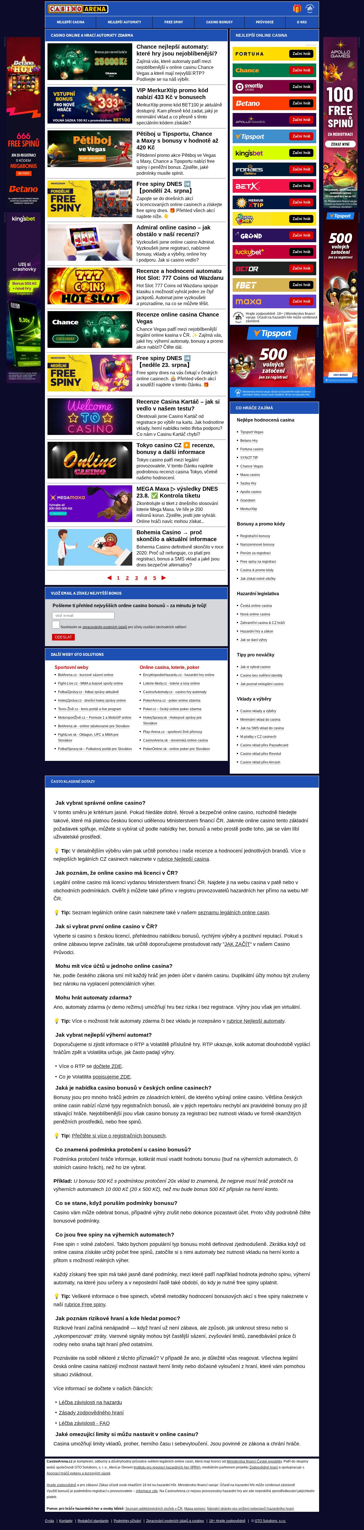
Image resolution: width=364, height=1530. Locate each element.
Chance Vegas (251, 466)
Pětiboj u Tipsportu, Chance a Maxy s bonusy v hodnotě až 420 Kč (177, 141)
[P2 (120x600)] (340, 381)
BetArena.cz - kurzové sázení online (85, 675)
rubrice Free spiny (85, 1304)
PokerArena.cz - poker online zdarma (171, 701)
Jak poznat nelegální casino (262, 684)
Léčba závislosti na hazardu (90, 1402)
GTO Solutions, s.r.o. (270, 1521)
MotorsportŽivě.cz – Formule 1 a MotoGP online (94, 718)
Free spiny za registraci (258, 562)
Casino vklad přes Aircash (260, 762)
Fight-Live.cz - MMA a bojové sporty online (90, 683)
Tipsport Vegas (251, 432)
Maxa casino (250, 475)
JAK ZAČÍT (237, 944)
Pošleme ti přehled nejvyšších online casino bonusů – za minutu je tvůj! (129, 605)
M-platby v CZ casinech (258, 737)
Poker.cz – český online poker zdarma (172, 709)
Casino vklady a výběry (258, 711)
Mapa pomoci (194, 1509)
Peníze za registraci (255, 553)
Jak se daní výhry (253, 640)
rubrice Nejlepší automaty (255, 1021)
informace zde (147, 1491)
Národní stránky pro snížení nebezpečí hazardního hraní (250, 1509)
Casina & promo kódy (257, 570)
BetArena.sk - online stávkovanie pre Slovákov (94, 726)
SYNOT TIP (249, 458)
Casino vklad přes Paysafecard (264, 745)
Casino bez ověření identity (261, 675)
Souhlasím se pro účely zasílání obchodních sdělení (123, 627)
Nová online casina (255, 614)
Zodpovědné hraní (263, 1467)
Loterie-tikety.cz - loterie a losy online (171, 683)
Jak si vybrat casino (255, 667)
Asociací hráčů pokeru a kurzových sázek (78, 1473)
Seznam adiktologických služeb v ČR (154, 1509)
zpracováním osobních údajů (104, 627)
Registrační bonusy (255, 536)
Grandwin (247, 500)
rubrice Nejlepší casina (183, 859)
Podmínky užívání (127, 1521)
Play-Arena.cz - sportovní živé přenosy (172, 732)
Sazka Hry (248, 483)
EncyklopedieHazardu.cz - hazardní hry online (178, 675)
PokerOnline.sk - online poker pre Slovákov (176, 749)
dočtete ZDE (107, 1066)
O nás (49, 1521)
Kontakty (66, 1521)
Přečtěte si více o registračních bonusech (119, 1136)
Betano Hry (249, 441)
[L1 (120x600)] (24, 206)
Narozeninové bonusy (257, 545)
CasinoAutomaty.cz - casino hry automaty (174, 692)
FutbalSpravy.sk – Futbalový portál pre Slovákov (95, 749)
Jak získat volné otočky (258, 579)
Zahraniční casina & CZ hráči (262, 623)
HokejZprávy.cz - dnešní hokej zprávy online (92, 701)
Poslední (164, 577)
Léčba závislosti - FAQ (84, 1423)
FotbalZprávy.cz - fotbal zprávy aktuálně (88, 692)
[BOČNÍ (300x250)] (272, 396)
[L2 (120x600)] (24, 381)
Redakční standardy (93, 1521)
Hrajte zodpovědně (61, 1485)
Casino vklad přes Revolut (260, 754)
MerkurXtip (248, 509)
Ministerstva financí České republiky (254, 1461)
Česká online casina (256, 606)
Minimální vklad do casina (260, 720)
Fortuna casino (251, 449)
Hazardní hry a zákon (256, 631)
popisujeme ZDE (112, 1077)
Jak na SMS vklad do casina (262, 728)
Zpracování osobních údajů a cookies (175, 1521)
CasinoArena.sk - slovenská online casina (175, 740)
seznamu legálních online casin (233, 912)
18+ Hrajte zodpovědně (227, 1521)
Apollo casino (250, 492)
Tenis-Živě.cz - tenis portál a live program (89, 709)
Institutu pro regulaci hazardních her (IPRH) (167, 1467)
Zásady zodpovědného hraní (91, 1413)
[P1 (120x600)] (340, 206)
